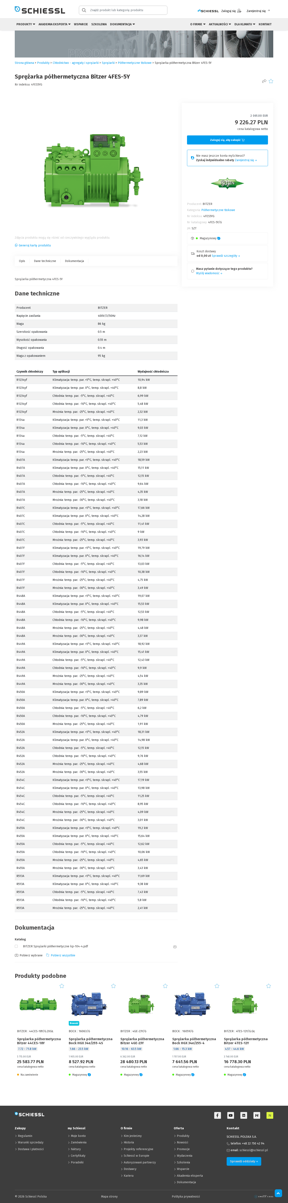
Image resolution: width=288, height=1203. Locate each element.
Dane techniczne (45, 261)
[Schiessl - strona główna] (40, 10)
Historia (129, 1142)
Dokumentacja (74, 261)
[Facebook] (217, 1115)
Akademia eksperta (190, 1176)
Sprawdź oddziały (243, 1161)
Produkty (183, 1136)
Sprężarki (108, 63)
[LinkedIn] (243, 1115)
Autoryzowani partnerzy (140, 1162)
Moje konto (78, 1136)
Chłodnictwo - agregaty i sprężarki (76, 63)
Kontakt (265, 24)
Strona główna (24, 63)
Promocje (183, 1149)
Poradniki (77, 1162)
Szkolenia (99, 24)
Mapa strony (109, 1196)
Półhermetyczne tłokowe (135, 63)
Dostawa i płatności (31, 1149)
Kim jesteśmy (133, 1136)
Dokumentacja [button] (121, 24)
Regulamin (25, 1136)
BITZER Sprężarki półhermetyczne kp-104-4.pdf (55, 946)
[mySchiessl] (208, 11)
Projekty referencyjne (138, 1149)
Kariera (128, 1176)
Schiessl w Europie (136, 1156)
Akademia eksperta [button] (53, 24)
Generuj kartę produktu (35, 245)
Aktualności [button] (218, 24)
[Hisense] (256, 1115)
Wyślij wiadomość (208, 273)
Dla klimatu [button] (243, 24)
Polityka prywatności (186, 1196)
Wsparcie (81, 24)
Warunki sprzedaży (30, 1142)
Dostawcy (130, 1169)
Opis (22, 261)
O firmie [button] (196, 24)
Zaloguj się (228, 11)
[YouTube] (230, 1115)
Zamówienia (78, 1142)
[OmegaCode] (263, 1196)
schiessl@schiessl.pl (254, 1150)
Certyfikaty (78, 1156)
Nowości (182, 1142)
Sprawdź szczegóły (225, 256)
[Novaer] (269, 1115)
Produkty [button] (24, 24)
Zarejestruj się (256, 11)
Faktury (76, 1149)
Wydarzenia (184, 1156)
